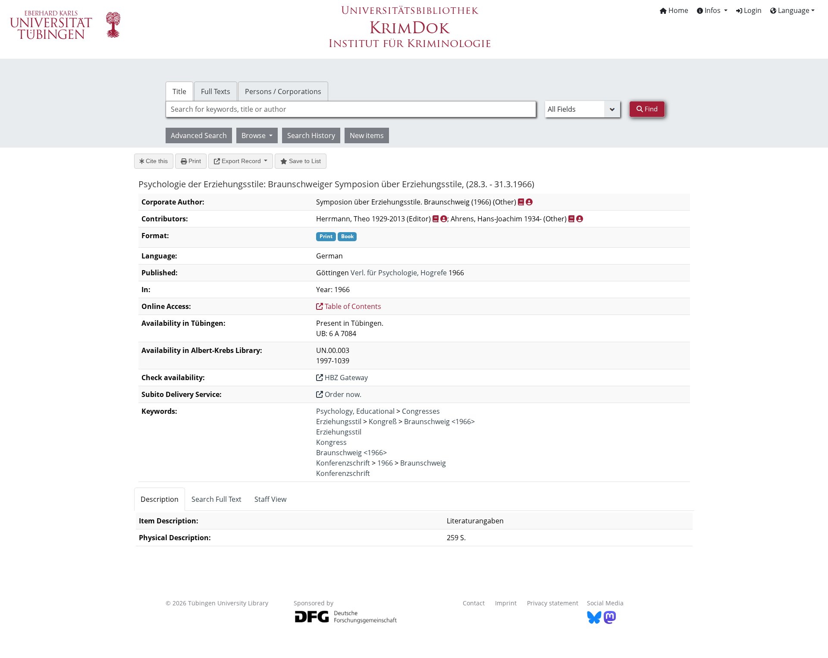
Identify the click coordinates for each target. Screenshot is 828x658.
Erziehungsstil (338, 421)
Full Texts (215, 91)
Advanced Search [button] (199, 135)
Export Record (241, 160)
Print (194, 160)
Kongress (331, 442)
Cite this (156, 160)
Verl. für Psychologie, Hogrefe (399, 272)
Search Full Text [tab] (216, 499)
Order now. (342, 394)
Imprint (506, 603)
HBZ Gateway (345, 377)
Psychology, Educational (355, 411)
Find (650, 108)
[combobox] (351, 109)
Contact (474, 603)
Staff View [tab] (270, 499)
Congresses (421, 411)
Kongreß (383, 421)
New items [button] (367, 135)
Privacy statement (552, 603)
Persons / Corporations (283, 91)
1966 (385, 463)
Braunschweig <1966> (439, 421)
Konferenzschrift (343, 463)
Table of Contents (352, 306)
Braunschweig (423, 463)
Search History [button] (311, 135)
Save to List (304, 160)
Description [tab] (160, 499)
